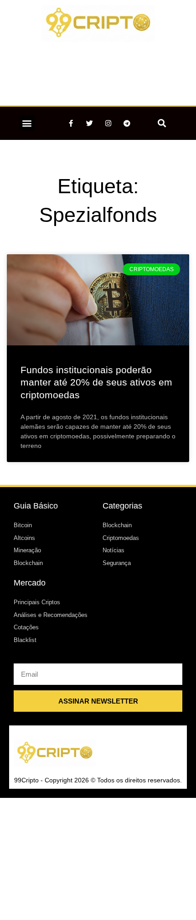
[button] (27, 123)
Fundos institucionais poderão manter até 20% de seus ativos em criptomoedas (96, 382)
